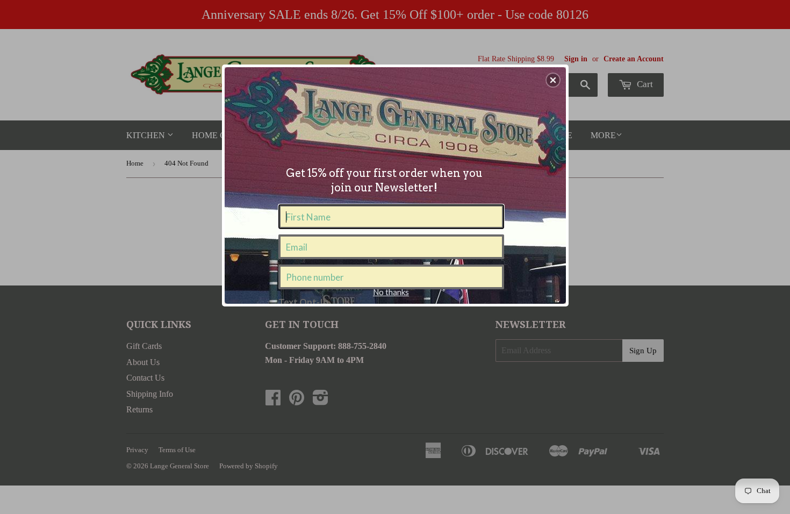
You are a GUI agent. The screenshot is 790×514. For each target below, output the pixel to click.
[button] (553, 80)
